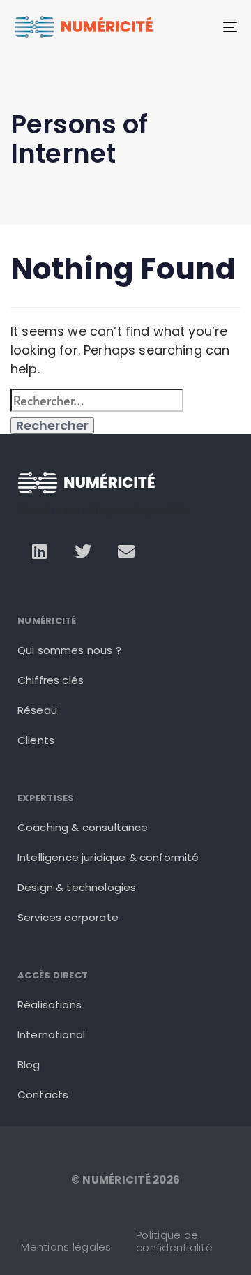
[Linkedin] (39, 551)
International (51, 1034)
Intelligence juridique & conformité (108, 857)
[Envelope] (126, 551)
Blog (28, 1064)
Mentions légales (66, 1246)
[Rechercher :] (96, 400)
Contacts (42, 1094)
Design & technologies (76, 887)
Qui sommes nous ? (69, 650)
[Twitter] (83, 551)
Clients (35, 740)
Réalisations (49, 1004)
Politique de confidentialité (174, 1241)
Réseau (37, 710)
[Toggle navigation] (199, 27)
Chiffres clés (50, 680)
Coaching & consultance (83, 827)
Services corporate (68, 917)
